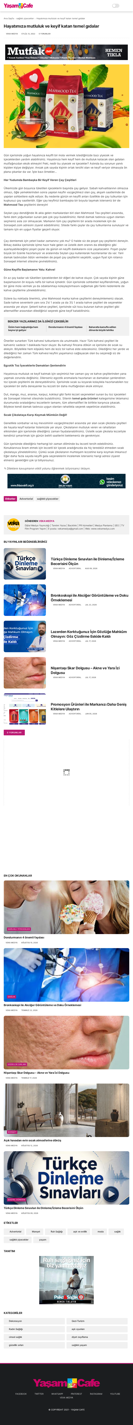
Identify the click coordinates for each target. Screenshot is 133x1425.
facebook (21, 1394)
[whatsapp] (19, 507)
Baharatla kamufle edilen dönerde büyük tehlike (102, 329)
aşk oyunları (78, 1329)
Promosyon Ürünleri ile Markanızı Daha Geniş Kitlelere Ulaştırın (88, 706)
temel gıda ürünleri (85, 398)
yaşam (42, 1239)
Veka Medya (66, 1397)
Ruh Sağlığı (56, 1231)
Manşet (12, 1132)
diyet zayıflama (80, 1337)
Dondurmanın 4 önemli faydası (65, 327)
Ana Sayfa (9, 18)
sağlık (11, 997)
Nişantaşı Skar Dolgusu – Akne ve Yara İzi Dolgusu (85, 670)
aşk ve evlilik (80, 1231)
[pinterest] (26, 507)
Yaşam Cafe (78, 1409)
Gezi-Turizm (78, 1321)
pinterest (76, 1394)
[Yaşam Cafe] (18, 7)
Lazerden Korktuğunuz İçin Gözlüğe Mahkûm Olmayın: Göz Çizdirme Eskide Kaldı (89, 634)
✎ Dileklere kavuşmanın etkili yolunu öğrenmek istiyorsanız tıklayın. (47, 468)
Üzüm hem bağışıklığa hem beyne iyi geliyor (23, 329)
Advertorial (26, 498)
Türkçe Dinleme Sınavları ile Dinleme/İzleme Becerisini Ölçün (87, 561)
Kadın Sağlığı (16, 1329)
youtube (115, 1394)
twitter (39, 1394)
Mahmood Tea (13, 204)
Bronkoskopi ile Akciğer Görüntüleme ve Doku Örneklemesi (89, 597)
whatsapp (57, 1394)
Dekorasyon (15, 1321)
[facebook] (6, 507)
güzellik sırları (17, 1064)
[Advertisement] (66, 845)
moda (100, 1231)
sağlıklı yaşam (79, 1345)
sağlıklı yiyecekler (25, 18)
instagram (96, 1394)
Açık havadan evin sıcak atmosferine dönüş (32, 1140)
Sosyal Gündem (16, 1200)
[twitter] (13, 507)
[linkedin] (32, 507)
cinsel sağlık (15, 1337)
